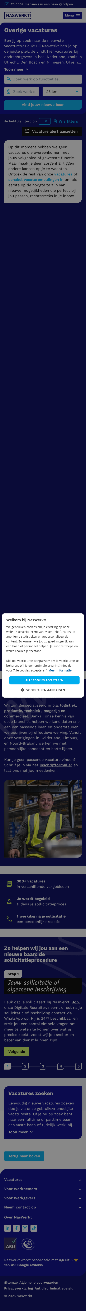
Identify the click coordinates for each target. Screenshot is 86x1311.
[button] (43, 690)
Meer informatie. (60, 670)
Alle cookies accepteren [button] (44, 680)
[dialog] (43, 655)
